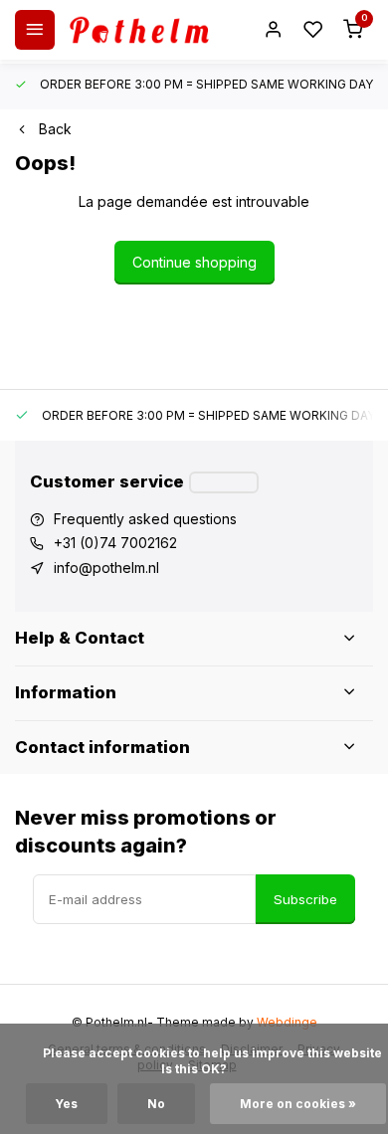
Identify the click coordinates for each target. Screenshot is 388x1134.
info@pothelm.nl (106, 567)
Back (55, 128)
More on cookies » (298, 1103)
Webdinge (287, 1022)
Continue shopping (194, 262)
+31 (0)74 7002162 (115, 542)
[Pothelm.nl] (139, 30)
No (156, 1103)
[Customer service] (224, 482)
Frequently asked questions (145, 518)
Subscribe (305, 899)
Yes (67, 1103)
